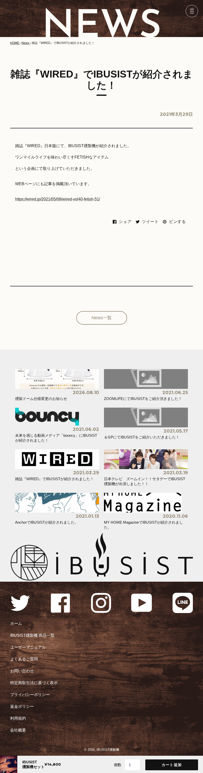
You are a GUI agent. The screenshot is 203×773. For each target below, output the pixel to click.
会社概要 (18, 730)
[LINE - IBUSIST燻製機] (183, 612)
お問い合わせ (22, 671)
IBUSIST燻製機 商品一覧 (32, 635)
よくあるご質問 (24, 659)
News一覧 (102, 317)
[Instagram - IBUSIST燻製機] (101, 612)
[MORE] (102, 318)
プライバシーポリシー (30, 695)
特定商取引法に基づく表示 (34, 683)
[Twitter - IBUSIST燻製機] (20, 612)
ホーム (16, 623)
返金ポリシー (22, 706)
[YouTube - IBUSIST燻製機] (141, 612)
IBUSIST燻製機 (108, 750)
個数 (117, 765)
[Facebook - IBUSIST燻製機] (61, 612)
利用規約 (18, 718)
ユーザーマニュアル (28, 647)
